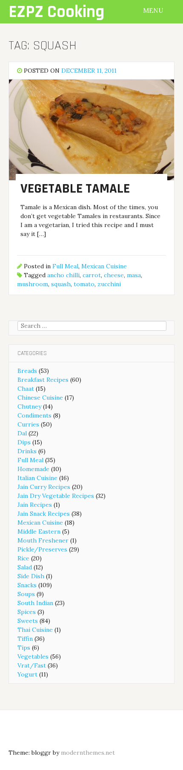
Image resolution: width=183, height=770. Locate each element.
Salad (24, 567)
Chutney (29, 406)
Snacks (27, 585)
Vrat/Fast (31, 665)
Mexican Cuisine (104, 266)
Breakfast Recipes (43, 380)
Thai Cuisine (35, 630)
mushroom (32, 284)
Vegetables (33, 656)
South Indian (35, 603)
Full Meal (65, 266)
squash (61, 284)
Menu (154, 10)
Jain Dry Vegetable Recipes (55, 496)
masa (134, 275)
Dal (22, 433)
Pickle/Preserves (42, 549)
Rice (23, 558)
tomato (84, 284)
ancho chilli (63, 275)
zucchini (109, 284)
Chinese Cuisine (40, 397)
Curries (28, 424)
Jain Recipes (34, 505)
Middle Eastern (38, 531)
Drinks (27, 451)
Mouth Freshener (43, 540)
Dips (24, 442)
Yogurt (27, 674)
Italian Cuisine (37, 478)
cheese (114, 275)
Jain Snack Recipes (43, 513)
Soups (26, 594)
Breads (27, 371)
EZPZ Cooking (56, 12)
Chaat (25, 388)
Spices (26, 612)
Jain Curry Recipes (43, 487)
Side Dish (30, 576)
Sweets (27, 621)
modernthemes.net (88, 752)
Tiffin (25, 638)
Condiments (34, 415)
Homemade (33, 469)
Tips (23, 647)
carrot (92, 275)
